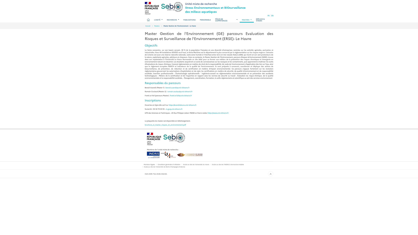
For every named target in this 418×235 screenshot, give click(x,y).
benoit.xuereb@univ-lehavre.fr (178, 87)
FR (269, 15)
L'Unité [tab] (157, 20)
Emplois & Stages (260, 20)
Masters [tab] (245, 20)
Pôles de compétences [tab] (221, 20)
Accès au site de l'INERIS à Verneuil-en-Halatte (228, 164)
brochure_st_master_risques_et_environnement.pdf (165, 125)
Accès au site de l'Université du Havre (196, 164)
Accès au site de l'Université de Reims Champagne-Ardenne (164, 167)
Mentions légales (149, 164)
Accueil (147, 26)
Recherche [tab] (172, 20)
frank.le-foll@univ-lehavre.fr (181, 95)
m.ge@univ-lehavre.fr (174, 109)
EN (272, 15)
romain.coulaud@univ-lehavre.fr (179, 91)
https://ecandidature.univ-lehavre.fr (182, 105)
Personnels (205, 20)
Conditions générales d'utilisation (169, 164)
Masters (157, 26)
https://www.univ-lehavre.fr (218, 113)
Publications (189, 20)
